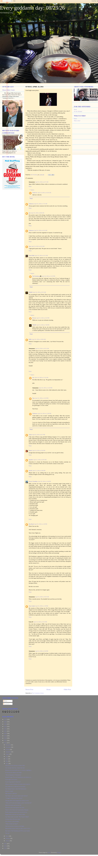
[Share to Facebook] (52, 174)
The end (7, 833)
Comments (7, 703)
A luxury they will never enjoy (12, 819)
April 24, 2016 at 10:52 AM (42, 348)
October (8, 749)
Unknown (31, 203)
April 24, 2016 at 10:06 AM (39, 339)
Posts (5, 701)
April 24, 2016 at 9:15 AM (41, 255)
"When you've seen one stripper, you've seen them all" (18, 803)
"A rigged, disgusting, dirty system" (14, 798)
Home (48, 689)
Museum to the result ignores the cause (14, 807)
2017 (5, 740)
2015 (5, 843)
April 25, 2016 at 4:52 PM (42, 318)
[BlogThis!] (50, 174)
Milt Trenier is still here (11, 793)
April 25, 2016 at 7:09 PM (42, 325)
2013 (5, 848)
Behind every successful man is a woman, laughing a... (18, 770)
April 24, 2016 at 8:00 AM (37, 213)
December (8, 745)
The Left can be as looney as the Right (14, 826)
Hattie (30, 450)
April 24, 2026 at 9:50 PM (41, 651)
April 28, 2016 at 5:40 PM (44, 481)
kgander (31, 459)
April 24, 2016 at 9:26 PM (38, 450)
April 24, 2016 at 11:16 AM (41, 377)
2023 (5, 726)
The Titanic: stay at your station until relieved (16, 795)
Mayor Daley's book (8, 90)
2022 (5, 728)
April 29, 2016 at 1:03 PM (40, 524)
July (7, 756)
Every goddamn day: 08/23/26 (32, 8)
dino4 (49, 852)
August (7, 754)
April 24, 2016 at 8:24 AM (37, 246)
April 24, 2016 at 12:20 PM (45, 387)
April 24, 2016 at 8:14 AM (40, 230)
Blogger (59, 852)
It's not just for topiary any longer (13, 772)
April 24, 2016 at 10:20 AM (44, 192)
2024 (5, 724)
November (8, 747)
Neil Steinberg (36, 276)
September (8, 751)
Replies (32, 190)
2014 (5, 846)
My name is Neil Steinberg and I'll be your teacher (17, 830)
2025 (5, 721)
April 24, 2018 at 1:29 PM (41, 606)
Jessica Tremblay (33, 481)
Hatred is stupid (9, 791)
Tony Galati (32, 606)
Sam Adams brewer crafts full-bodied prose (15, 788)
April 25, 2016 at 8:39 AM (39, 459)
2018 (5, 738)
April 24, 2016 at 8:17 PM (38, 434)
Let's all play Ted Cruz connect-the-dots (15, 767)
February (8, 838)
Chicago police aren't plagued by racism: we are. (17, 800)
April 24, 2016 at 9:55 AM (39, 292)
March (7, 836)
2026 (5, 719)
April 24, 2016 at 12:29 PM (41, 398)
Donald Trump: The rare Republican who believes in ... (18, 777)
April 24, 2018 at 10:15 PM (40, 622)
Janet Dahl (31, 255)
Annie (30, 434)
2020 (5, 733)
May (7, 761)
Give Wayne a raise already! (12, 821)
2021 (5, 731)
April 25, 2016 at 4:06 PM (38, 470)
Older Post (67, 689)
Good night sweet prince (11, 779)
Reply (30, 186)
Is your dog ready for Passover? (13, 782)
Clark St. (34, 192)
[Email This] (48, 174)
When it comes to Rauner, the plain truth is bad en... (18, 784)
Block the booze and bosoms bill (13, 805)
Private (34, 318)
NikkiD (30, 292)
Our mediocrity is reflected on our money (15, 786)
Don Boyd (31, 524)
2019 (5, 735)
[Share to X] (51, 174)
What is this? (77, 120)
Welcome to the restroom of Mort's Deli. (15, 765)
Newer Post (29, 689)
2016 (5, 742)
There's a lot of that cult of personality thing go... (17, 809)
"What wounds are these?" (11, 823)
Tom (30, 246)
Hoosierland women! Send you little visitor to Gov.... (18, 828)
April (7, 763)
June (7, 758)
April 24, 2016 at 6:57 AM (41, 182)
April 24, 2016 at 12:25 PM (48, 276)
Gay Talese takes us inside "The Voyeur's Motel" (17, 816)
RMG (30, 339)
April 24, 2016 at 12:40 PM (44, 413)
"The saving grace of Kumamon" (13, 775)
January (8, 840)
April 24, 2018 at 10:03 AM (42, 596)
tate (30, 213)
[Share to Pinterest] (53, 174)
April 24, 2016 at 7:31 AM (40, 203)
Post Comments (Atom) (38, 693)
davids (30, 470)
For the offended (78, 111)
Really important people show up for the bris (16, 812)
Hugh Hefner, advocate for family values (15, 814)
